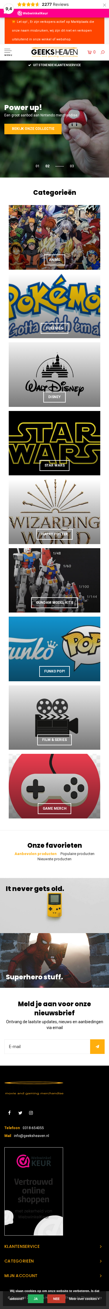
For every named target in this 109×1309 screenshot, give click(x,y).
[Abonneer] (97, 1046)
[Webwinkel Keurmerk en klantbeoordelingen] (33, 1191)
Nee (56, 1299)
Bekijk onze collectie (33, 129)
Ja (36, 1299)
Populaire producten (77, 854)
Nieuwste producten (54, 859)
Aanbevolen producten (36, 854)
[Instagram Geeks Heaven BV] (31, 1113)
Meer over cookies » (84, 1299)
